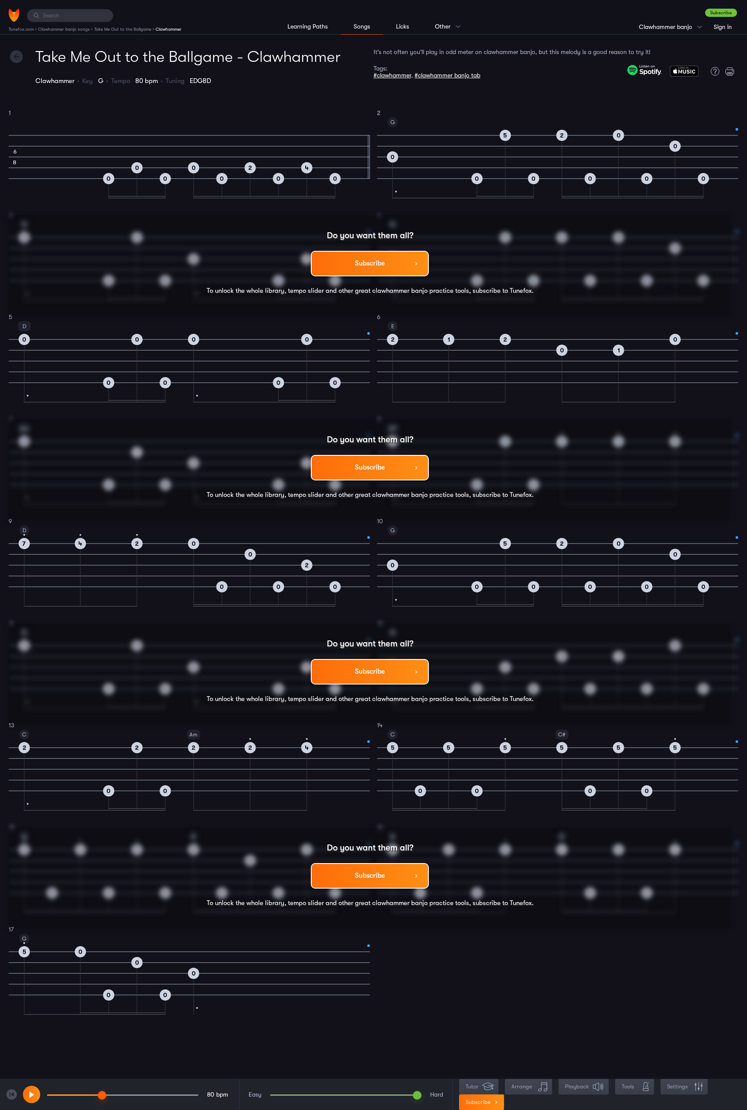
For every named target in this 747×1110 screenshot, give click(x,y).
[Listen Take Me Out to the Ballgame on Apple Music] (684, 73)
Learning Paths (307, 26)
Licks (402, 26)
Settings (677, 1086)
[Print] (731, 71)
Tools (628, 1086)
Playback (577, 1086)
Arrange (521, 1086)
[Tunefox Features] (712, 71)
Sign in (723, 26)
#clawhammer (392, 75)
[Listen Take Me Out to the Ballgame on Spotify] (644, 70)
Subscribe (721, 13)
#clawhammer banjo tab (447, 75)
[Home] (14, 15)
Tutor (472, 1086)
